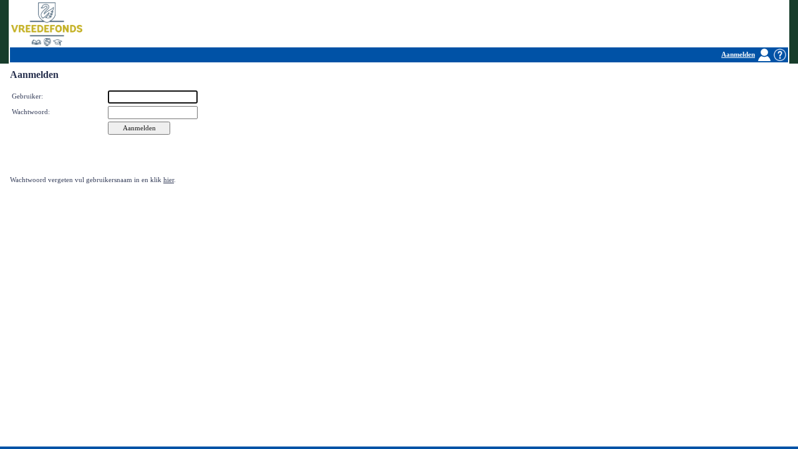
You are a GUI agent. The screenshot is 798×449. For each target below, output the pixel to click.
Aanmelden (738, 54)
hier (168, 179)
